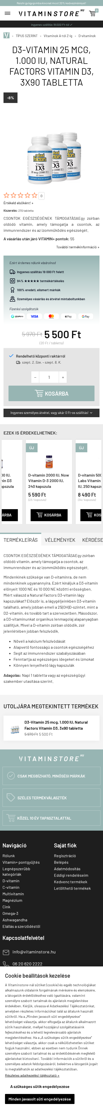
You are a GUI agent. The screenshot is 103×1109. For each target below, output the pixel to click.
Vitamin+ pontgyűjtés (21, 862)
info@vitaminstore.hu (34, 951)
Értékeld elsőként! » (19, 203)
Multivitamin (13, 893)
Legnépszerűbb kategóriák (16, 871)
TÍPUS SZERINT (27, 36)
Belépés (61, 862)
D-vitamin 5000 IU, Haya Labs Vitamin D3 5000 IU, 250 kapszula (78, 481)
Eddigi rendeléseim (71, 875)
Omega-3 (10, 913)
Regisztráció (65, 855)
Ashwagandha (14, 919)
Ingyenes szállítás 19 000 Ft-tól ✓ (51, 24)
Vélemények (60, 540)
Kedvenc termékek (70, 881)
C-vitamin (11, 887)
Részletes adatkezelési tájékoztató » (32, 1075)
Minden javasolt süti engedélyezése (39, 1098)
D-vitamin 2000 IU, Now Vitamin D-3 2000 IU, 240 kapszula (28, 481)
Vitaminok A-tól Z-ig (58, 36)
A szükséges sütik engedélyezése (40, 1086)
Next (96, 480)
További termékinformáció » (78, 247)
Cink (6, 906)
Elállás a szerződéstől (21, 926)
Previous (6, 480)
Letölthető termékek (72, 888)
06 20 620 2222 (27, 963)
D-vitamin (11, 880)
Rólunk (8, 855)
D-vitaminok (87, 36)
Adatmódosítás (67, 868)
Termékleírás (21, 540)
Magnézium (12, 900)
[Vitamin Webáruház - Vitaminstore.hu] (7, 36)
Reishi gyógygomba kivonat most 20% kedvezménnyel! (51, 3)
